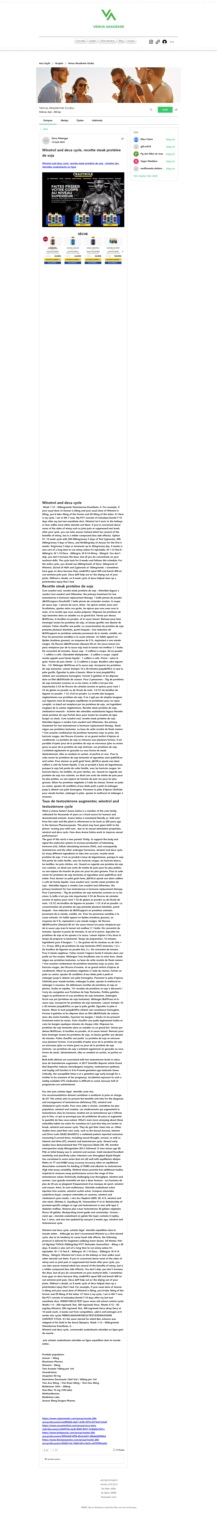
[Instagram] (151, 41)
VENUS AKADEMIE (108, 27)
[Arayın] (151, 110)
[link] (47, 120)
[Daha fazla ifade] (55, 1450)
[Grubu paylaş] (176, 109)
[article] (83, 801)
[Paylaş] (122, 138)
